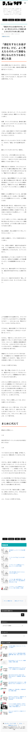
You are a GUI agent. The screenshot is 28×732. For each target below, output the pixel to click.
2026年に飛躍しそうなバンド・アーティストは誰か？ (17, 646)
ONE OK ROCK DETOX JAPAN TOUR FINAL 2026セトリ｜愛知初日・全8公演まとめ (17, 676)
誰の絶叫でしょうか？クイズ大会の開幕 (17, 550)
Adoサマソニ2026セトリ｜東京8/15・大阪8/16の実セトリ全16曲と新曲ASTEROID (17, 698)
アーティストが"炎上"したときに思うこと (17, 558)
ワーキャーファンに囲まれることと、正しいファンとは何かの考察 (17, 565)
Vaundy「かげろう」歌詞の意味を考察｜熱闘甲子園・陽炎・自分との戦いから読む (17, 655)
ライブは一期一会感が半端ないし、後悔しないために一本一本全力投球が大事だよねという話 (17, 581)
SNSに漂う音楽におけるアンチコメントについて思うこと (17, 572)
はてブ (23, 20)
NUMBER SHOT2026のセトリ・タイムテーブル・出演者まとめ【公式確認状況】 (17, 668)
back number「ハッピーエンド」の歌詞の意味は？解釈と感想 (17, 661)
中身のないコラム (5, 36)
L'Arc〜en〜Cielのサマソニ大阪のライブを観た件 (17, 711)
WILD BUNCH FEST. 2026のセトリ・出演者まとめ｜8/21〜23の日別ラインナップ (17, 683)
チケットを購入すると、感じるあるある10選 (9, 600)
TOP (10, 723)
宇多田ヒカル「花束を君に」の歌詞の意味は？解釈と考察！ (17, 690)
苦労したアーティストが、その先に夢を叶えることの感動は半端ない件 (20, 600)
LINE (17, 20)
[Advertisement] (14, 97)
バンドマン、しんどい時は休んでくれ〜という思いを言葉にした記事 (16, 587)
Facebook (11, 20)
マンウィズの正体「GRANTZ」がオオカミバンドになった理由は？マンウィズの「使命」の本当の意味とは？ (17, 705)
